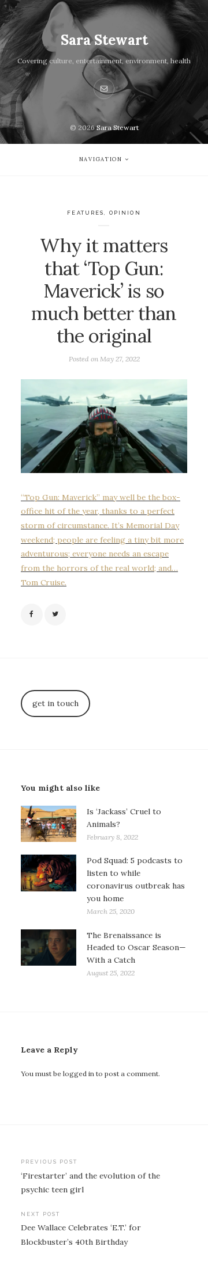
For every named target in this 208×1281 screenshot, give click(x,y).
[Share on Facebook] (32, 615)
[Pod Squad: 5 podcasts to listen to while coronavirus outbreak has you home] (48, 886)
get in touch (55, 703)
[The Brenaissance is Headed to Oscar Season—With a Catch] (48, 954)
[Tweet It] (55, 615)
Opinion (125, 212)
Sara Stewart (104, 40)
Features (85, 212)
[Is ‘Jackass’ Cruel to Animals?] (48, 824)
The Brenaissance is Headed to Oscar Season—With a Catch (136, 948)
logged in (78, 1073)
